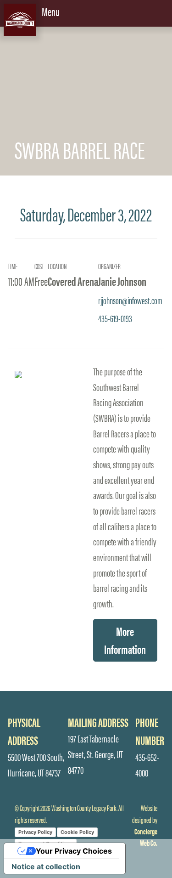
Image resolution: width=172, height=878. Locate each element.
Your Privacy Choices (74, 850)
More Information (125, 640)
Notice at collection (45, 866)
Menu (51, 11)
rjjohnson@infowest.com (130, 300)
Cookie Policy (77, 832)
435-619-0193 (115, 318)
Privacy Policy (35, 832)
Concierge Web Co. (145, 837)
